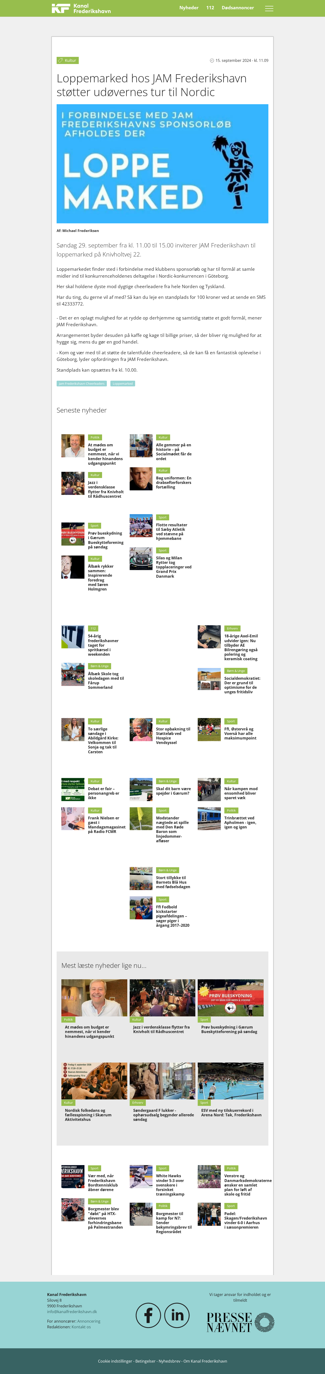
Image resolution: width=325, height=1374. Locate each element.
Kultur (95, 475)
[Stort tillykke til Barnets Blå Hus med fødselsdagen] (141, 878)
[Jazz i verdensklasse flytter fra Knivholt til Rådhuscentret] (72, 483)
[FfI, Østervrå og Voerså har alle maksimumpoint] (209, 729)
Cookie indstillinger (115, 1361)
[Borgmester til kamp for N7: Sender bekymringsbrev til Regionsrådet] (141, 1214)
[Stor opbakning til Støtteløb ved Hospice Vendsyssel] (141, 729)
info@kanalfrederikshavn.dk (72, 1311)
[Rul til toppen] (314, 1363)
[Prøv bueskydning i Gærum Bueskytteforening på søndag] (72, 534)
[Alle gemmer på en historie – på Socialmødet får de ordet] (141, 445)
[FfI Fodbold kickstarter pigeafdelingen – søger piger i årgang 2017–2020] (141, 907)
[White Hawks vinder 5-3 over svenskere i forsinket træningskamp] (141, 1176)
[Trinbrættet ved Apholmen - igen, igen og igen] (209, 818)
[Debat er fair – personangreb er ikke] (72, 789)
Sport (94, 525)
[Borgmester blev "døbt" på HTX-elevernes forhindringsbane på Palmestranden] (72, 1209)
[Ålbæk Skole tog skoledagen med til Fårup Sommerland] (72, 674)
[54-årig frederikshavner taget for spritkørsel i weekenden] (72, 636)
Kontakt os (81, 1327)
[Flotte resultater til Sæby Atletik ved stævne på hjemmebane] (141, 525)
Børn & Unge (99, 666)
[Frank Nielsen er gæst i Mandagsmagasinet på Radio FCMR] (72, 818)
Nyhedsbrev (169, 1361)
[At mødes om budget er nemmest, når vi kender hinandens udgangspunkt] (72, 445)
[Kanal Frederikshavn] (81, 8)
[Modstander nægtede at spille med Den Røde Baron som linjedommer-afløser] (141, 818)
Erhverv (232, 628)
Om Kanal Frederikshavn (205, 1361)
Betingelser (146, 1361)
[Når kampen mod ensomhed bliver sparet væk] (209, 789)
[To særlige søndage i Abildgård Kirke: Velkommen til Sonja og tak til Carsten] (72, 729)
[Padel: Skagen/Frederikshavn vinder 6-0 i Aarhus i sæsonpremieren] (209, 1214)
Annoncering (88, 1321)
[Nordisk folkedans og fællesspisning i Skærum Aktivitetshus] (94, 1081)
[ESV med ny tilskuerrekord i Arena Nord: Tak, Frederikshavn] (231, 1081)
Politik (95, 437)
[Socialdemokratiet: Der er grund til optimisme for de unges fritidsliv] (209, 679)
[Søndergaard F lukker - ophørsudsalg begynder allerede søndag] (163, 1081)
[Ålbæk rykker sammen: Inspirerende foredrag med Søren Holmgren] (72, 567)
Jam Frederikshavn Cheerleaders (81, 383)
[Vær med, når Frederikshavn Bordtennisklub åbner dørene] (72, 1176)
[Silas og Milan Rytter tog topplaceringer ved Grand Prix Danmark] (141, 558)
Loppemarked (123, 383)
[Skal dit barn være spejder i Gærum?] (141, 789)
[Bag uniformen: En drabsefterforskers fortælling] (141, 478)
